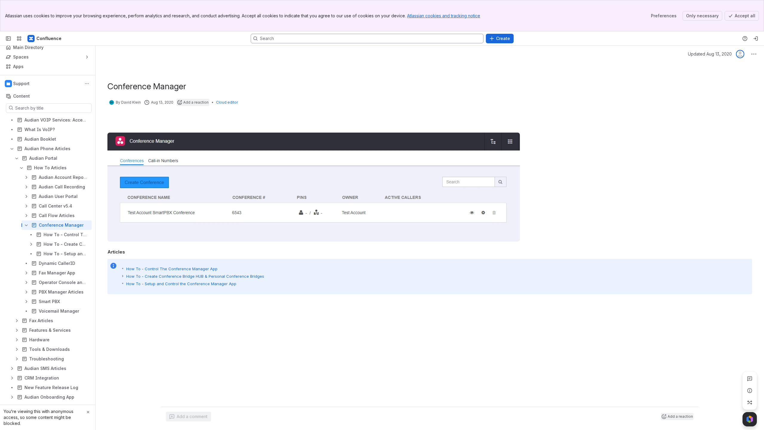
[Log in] (755, 38)
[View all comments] (749, 378)
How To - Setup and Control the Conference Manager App (181, 283)
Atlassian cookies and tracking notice (443, 15)
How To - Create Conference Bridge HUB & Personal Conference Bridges (195, 276)
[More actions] (86, 83)
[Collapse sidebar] (8, 38)
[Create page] (749, 402)
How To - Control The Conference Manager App (172, 268)
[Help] (745, 38)
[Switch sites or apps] (19, 38)
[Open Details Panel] (749, 390)
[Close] (88, 412)
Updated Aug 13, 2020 (710, 53)
